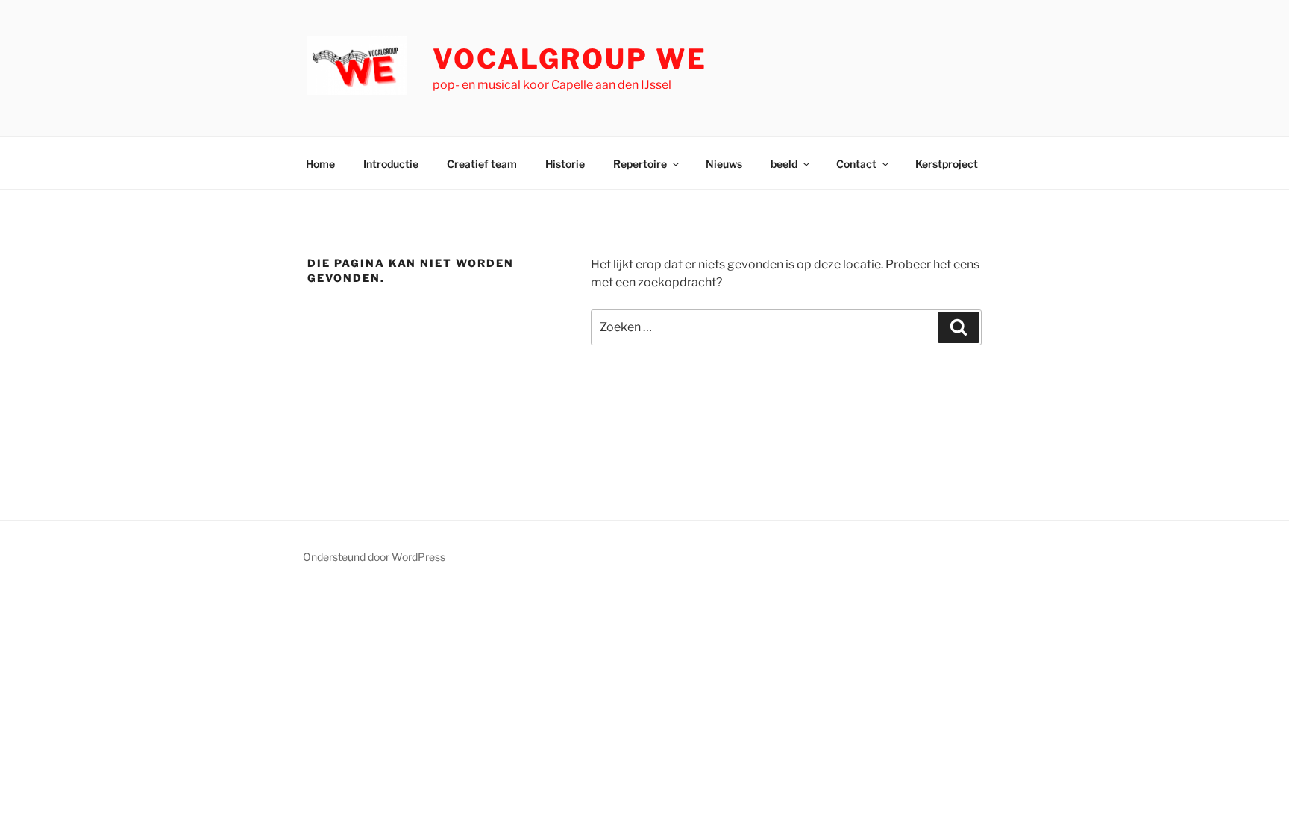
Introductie (390, 163)
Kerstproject (946, 163)
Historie (565, 163)
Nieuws (724, 163)
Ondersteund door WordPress (374, 556)
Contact (856, 163)
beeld (784, 163)
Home (320, 163)
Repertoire (640, 163)
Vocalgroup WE (569, 59)
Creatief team (482, 163)
